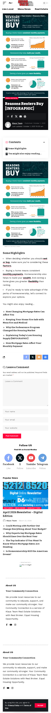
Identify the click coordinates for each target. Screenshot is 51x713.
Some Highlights (17, 148)
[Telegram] (42, 462)
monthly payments (13, 274)
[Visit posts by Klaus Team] (8, 125)
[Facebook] (8, 462)
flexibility (33, 281)
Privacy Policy (13, 705)
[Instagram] (15, 625)
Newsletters (34, 508)
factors (7, 266)
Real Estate (11, 98)
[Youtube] (31, 462)
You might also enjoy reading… (24, 153)
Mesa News (20, 508)
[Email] (21, 116)
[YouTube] (10, 625)
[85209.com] (26, 3)
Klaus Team (17, 123)
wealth (27, 278)
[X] (20, 462)
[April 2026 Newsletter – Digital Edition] (25, 495)
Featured (8, 508)
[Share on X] (16, 116)
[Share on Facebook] (12, 116)
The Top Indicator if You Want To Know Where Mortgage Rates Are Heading (22, 543)
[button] (40, 705)
